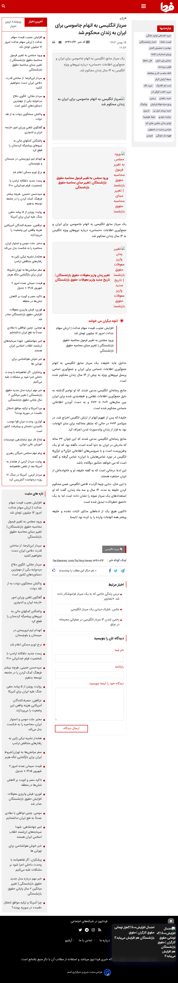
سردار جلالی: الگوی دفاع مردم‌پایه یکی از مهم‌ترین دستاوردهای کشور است (27, 101)
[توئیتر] (79, 930)
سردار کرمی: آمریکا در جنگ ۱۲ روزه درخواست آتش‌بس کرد (24, 477)
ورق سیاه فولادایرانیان (161, 104)
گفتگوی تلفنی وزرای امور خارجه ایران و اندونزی (23, 130)
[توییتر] (116, 571)
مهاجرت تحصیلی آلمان (160, 48)
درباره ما (105, 940)
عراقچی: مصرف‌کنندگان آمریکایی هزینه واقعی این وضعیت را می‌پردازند (23, 230)
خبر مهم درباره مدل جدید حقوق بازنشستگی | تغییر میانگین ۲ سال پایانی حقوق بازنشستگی (23, 395)
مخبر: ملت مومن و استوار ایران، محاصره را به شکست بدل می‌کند (23, 246)
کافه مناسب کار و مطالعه (159, 73)
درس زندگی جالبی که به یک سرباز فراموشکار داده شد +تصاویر (88, 596)
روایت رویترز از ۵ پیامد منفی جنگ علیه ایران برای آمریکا (25, 214)
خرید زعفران (165, 98)
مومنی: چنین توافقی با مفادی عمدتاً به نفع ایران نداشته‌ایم (24, 330)
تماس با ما (86, 940)
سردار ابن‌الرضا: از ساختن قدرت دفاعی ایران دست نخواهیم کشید (24, 83)
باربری (146, 111)
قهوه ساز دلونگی (163, 136)
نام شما (119, 650)
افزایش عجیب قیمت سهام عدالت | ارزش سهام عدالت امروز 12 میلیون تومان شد (85, 331)
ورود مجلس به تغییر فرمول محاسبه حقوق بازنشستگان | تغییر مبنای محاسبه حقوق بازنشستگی (82, 183)
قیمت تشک (165, 42)
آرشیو (68, 940)
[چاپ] (55, 42)
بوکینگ (143, 104)
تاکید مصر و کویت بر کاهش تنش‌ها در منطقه (25, 299)
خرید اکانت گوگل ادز (161, 92)
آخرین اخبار (36, 21)
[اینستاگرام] (92, 930)
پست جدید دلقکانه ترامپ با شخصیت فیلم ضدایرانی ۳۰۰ (25, 183)
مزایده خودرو (165, 117)
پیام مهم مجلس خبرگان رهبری (24, 453)
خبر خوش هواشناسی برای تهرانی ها (27, 361)
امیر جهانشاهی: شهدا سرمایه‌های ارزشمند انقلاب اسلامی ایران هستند (23, 346)
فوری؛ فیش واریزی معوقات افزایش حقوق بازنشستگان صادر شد (23, 314)
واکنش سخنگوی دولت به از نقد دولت (23, 117)
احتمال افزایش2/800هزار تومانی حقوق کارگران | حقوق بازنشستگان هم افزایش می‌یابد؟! (134, 933)
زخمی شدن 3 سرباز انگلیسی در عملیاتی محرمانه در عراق (89, 622)
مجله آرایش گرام (163, 79)
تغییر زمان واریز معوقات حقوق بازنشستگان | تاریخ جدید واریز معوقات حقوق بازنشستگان (82, 278)
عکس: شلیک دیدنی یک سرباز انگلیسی (95, 609)
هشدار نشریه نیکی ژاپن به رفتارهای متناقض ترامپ (26, 259)
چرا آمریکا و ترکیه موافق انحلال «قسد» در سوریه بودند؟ (24, 411)
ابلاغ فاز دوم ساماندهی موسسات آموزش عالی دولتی (23, 442)
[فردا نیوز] (167, 7)
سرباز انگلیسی (112, 549)
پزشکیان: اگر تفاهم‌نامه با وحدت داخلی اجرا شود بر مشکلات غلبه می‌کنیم (23, 377)
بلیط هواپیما (149, 117)
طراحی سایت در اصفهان (159, 130)
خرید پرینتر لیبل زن (162, 111)
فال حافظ (147, 61)
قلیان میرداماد (164, 67)
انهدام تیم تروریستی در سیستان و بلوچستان (23, 161)
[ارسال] (61, 42)
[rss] (98, 930)
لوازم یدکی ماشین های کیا (158, 123)
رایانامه (119, 667)
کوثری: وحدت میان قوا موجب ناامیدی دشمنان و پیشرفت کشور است (23, 426)
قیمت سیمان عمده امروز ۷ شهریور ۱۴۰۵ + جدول (26, 285)
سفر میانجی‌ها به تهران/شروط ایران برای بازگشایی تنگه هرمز (24, 272)
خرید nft (148, 86)
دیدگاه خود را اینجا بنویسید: (106, 683)
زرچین (153, 98)
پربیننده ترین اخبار (13, 24)
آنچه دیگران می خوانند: (103, 321)
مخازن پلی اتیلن (163, 61)
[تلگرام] (122, 571)
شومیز (150, 136)
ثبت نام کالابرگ (163, 86)
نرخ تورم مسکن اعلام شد (27, 172)
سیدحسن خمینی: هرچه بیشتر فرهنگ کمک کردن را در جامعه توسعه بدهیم (24, 199)
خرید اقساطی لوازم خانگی (158, 36)
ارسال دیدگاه (71, 728)
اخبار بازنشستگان (148, 42)
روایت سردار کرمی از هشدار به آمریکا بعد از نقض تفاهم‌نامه (24, 464)
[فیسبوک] (111, 571)
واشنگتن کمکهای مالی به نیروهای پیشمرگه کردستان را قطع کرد (25, 145)
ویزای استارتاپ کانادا (161, 54)
